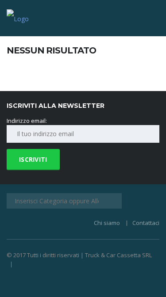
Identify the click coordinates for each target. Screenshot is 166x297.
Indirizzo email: (27, 121)
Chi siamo (107, 223)
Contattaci (145, 223)
